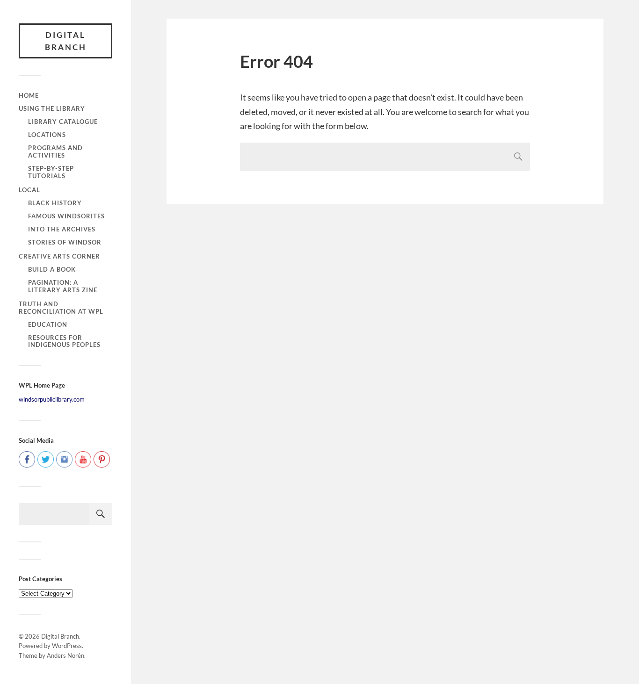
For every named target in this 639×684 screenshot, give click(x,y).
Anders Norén (65, 655)
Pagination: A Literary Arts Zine (62, 286)
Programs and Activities (55, 151)
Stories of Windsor (65, 242)
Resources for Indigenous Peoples (64, 341)
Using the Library (52, 108)
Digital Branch (66, 41)
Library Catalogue (63, 121)
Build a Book (52, 269)
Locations (47, 134)
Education (47, 324)
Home (29, 95)
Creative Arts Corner (59, 256)
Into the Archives (61, 229)
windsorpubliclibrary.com (52, 399)
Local (29, 190)
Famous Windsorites (66, 216)
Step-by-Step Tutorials (51, 172)
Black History (55, 203)
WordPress (67, 645)
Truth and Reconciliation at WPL (61, 307)
